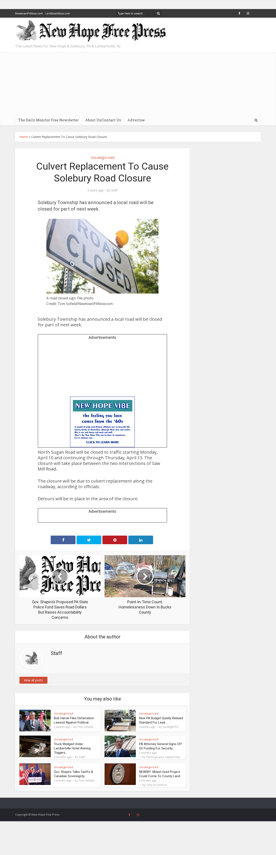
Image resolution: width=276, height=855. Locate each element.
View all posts (33, 680)
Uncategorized (102, 157)
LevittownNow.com (57, 13)
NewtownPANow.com (29, 13)
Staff (114, 190)
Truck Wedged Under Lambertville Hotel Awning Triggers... (72, 748)
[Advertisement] (138, 82)
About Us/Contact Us (103, 120)
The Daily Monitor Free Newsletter (48, 120)
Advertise (136, 120)
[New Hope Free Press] (90, 31)
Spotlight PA (170, 727)
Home (23, 137)
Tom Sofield (85, 727)
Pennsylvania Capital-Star (163, 757)
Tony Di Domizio (156, 785)
